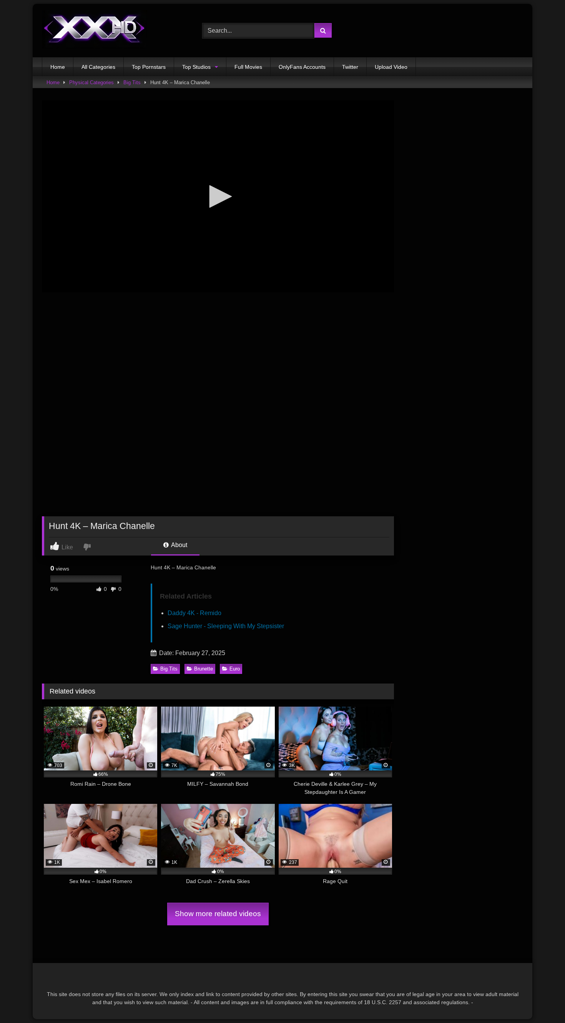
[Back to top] (541, 1000)
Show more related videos (218, 914)
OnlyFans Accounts (302, 67)
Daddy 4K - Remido (194, 613)
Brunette (203, 669)
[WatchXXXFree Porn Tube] (94, 30)
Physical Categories (91, 82)
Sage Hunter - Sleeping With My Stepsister (226, 626)
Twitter (350, 67)
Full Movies (248, 67)
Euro (234, 669)
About (178, 545)
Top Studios (196, 67)
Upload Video (391, 67)
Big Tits (132, 82)
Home (57, 67)
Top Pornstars (149, 67)
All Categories (98, 67)
